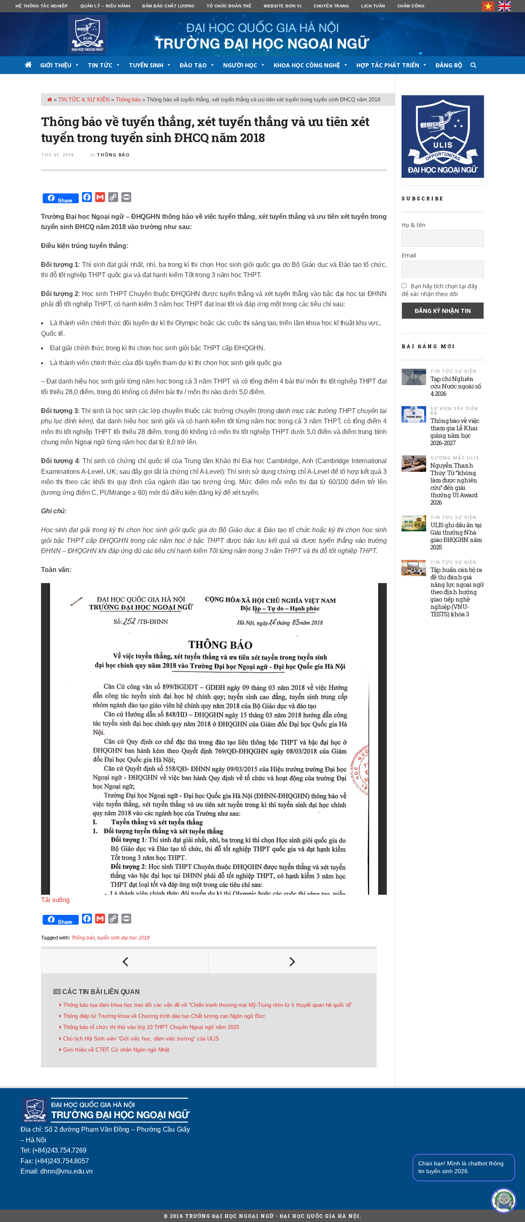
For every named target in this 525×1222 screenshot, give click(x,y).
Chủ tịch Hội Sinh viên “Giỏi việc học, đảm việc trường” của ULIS (141, 1039)
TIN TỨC (100, 65)
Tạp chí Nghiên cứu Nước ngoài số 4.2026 (455, 386)
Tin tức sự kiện (453, 371)
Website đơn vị (282, 6)
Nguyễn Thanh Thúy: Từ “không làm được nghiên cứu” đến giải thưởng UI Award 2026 (453, 484)
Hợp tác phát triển (387, 65)
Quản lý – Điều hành (105, 6)
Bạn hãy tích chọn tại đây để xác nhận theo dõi (439, 290)
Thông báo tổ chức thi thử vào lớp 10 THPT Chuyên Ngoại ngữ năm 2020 (151, 1027)
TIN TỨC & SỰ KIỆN (84, 99)
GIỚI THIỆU (55, 65)
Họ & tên (413, 225)
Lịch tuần (373, 6)
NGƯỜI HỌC (240, 65)
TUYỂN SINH (146, 65)
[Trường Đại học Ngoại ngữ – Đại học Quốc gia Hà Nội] (262, 34)
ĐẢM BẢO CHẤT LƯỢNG (168, 6)
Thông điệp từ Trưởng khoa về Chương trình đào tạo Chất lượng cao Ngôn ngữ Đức (164, 1016)
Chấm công (411, 6)
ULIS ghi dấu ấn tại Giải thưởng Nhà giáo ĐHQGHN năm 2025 (456, 536)
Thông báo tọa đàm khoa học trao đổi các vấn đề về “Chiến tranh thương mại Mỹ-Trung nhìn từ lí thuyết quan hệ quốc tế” (207, 1005)
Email (409, 255)
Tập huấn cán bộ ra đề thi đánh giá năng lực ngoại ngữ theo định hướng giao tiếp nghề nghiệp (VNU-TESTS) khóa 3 (457, 592)
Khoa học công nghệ (307, 65)
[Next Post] (292, 961)
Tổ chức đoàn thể (229, 6)
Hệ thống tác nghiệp (42, 6)
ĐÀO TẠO (193, 65)
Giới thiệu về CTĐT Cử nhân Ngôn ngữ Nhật (116, 1050)
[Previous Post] (125, 961)
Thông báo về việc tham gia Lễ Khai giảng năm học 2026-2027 (454, 431)
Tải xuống (55, 899)
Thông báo (128, 99)
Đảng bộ (449, 65)
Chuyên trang (331, 6)
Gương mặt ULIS (454, 458)
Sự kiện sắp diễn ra (454, 410)
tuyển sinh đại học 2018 (123, 938)
